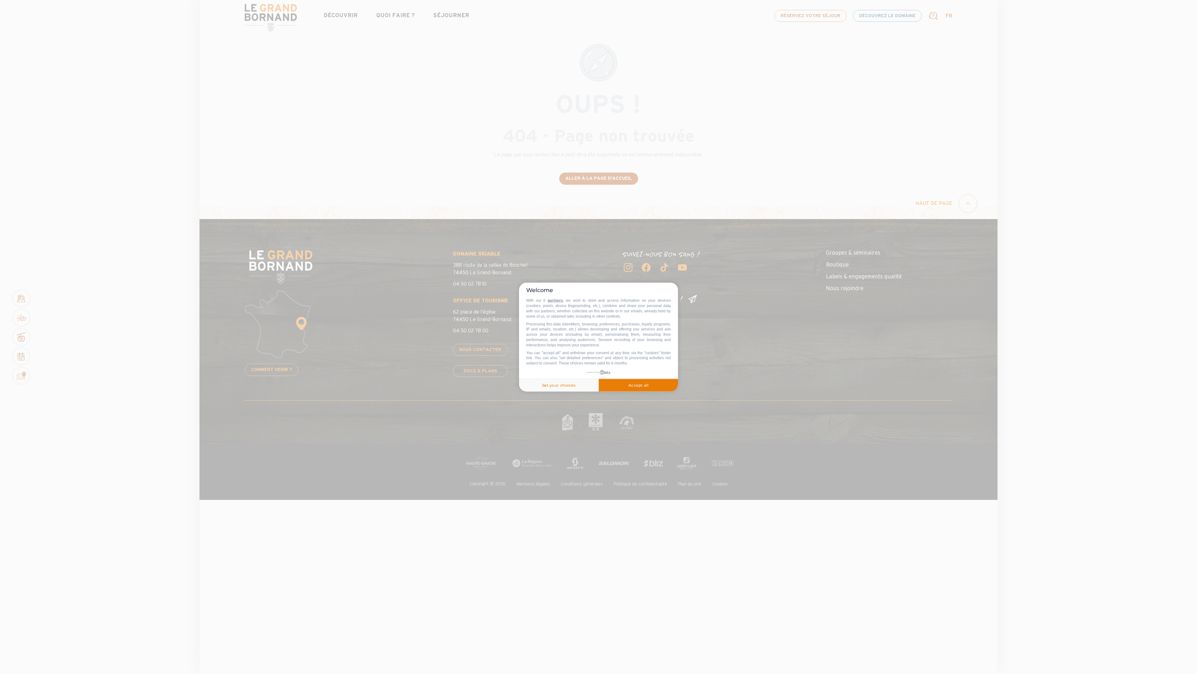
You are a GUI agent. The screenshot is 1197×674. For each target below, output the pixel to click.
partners (555, 300)
